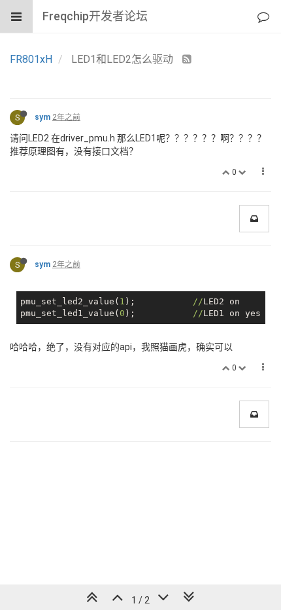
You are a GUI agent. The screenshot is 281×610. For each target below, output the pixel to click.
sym (42, 117)
